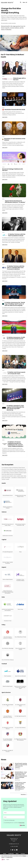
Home (4, 853)
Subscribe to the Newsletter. (9, 820)
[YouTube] (16, 849)
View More (23, 794)
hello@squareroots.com (14, 843)
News (17, 853)
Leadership (11, 853)
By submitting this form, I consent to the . (15, 822)
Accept (3, 859)
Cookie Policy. (9, 857)
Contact (23, 853)
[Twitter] (12, 849)
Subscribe (22, 825)
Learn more (4, 117)
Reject (7, 859)
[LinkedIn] (14, 849)
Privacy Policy (21, 822)
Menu (24, 2)
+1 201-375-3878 (14, 846)
